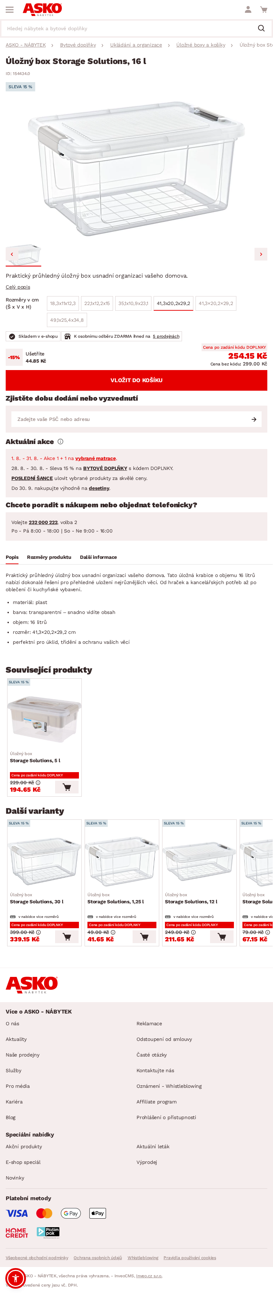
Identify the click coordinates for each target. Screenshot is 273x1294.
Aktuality (16, 1039)
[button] (23, 255)
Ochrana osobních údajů (98, 1257)
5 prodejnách (166, 336)
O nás (12, 1023)
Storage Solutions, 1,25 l (115, 898)
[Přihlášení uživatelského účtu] (248, 9)
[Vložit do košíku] (67, 787)
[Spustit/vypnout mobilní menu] (9, 9)
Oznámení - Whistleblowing (169, 1086)
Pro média (18, 1086)
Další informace (98, 557)
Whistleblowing (143, 1257)
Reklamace (149, 1023)
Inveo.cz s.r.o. (149, 1275)
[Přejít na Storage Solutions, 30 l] (44, 861)
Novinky (15, 1178)
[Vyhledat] (264, 29)
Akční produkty (24, 1146)
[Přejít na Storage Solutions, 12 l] (199, 861)
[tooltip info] (60, 441)
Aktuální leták (153, 1146)
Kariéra (14, 1102)
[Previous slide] (12, 254)
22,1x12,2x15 (97, 303)
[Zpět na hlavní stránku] (42, 9)
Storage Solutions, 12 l (191, 898)
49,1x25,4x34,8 (67, 320)
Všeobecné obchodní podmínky (37, 1257)
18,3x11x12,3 (63, 303)
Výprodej (146, 1162)
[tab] (12, 558)
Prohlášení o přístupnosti (166, 1117)
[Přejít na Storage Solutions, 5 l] (44, 720)
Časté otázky (151, 1055)
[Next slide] (261, 254)
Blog (10, 1117)
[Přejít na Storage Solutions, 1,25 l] (122, 861)
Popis (12, 557)
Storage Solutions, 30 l (36, 898)
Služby (13, 1070)
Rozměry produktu (49, 557)
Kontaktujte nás (155, 1070)
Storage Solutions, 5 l (35, 757)
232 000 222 (43, 522)
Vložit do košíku (136, 380)
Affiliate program (156, 1102)
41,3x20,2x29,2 (174, 303)
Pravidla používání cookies (190, 1257)
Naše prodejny (22, 1055)
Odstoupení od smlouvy (164, 1039)
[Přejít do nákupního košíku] (264, 9)
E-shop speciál (23, 1162)
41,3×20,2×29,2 (216, 303)
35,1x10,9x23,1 (133, 303)
